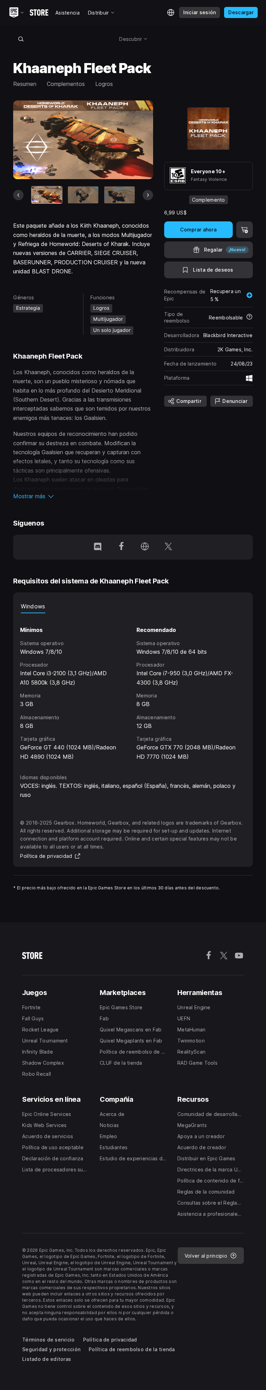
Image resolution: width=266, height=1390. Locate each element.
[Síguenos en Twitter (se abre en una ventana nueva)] (168, 547)
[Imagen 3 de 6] (119, 195)
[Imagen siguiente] (148, 195)
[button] (83, 496)
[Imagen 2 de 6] (83, 195)
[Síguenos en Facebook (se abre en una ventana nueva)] (121, 547)
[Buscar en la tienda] (20, 39)
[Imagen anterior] (18, 195)
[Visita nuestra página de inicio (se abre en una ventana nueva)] (145, 547)
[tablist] (133, 606)
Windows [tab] (33, 606)
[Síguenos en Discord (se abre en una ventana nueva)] (98, 547)
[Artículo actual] (46, 195)
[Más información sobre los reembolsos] (249, 317)
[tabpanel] (133, 687)
